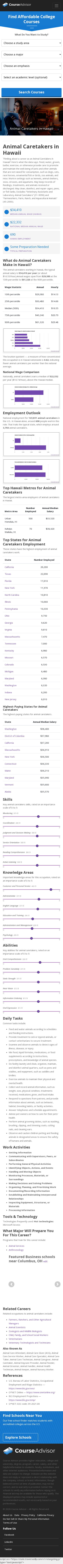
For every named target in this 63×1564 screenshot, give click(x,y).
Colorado (9, 664)
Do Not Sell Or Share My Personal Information (26, 1518)
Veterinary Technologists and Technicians (30, 1342)
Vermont (9, 784)
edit (45, 1261)
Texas (8, 573)
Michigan (9, 671)
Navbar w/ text (16, 5)
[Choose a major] (31, 54)
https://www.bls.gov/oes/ (22, 1388)
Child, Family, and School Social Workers (28, 1335)
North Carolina (12, 594)
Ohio (7, 615)
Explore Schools (18, 1437)
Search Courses (31, 92)
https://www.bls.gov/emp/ (22, 1399)
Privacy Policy (28, 1515)
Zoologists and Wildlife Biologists (25, 1331)
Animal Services (16, 1245)
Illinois (8, 601)
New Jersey (10, 699)
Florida (8, 580)
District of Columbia (14, 735)
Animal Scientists (17, 1327)
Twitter (8, 1549)
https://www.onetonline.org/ (41, 1392)
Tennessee (10, 643)
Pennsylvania (11, 608)
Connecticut (10, 763)
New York (10, 587)
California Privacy (45, 1515)
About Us (7, 1515)
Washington (11, 685)
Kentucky (9, 650)
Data (16, 1515)
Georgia (9, 622)
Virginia (8, 629)
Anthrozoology (16, 1249)
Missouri (9, 657)
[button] (11, 1284)
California (9, 567)
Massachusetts (12, 636)
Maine (8, 770)
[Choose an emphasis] (31, 65)
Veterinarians (15, 1338)
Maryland (9, 678)
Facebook (9, 1534)
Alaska (8, 791)
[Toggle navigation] (56, 6)
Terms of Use (10, 1522)
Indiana (8, 692)
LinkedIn (8, 1541)
